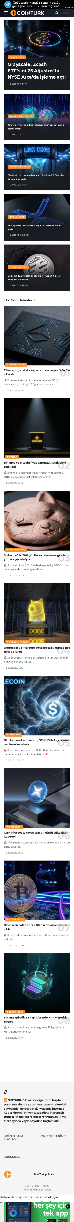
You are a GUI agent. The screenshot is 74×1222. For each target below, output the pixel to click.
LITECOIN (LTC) (18, 267)
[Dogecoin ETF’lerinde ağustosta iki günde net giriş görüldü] (37, 613)
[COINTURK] (27, 13)
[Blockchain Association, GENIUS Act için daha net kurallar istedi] (37, 705)
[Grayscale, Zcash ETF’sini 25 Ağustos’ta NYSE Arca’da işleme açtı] (37, 38)
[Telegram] (68, 1174)
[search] (57, 13)
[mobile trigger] (7, 13)
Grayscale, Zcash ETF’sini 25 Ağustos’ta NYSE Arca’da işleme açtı (37, 71)
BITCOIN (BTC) (15, 919)
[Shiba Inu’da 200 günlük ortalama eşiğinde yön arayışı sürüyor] (37, 521)
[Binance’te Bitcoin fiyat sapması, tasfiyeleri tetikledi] (37, 428)
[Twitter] (63, 1174)
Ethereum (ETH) (16, 364)
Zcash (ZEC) (16, 57)
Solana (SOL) (15, 1012)
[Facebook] (58, 1174)
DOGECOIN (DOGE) (17, 642)
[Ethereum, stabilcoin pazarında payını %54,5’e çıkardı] (37, 335)
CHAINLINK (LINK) (19, 166)
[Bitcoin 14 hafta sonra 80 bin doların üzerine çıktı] (37, 890)
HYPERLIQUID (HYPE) (20, 116)
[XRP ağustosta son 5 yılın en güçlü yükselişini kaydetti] (37, 798)
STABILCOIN (13, 734)
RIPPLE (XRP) (16, 217)
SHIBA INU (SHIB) (16, 549)
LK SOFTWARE (43, 1189)
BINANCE (12, 457)
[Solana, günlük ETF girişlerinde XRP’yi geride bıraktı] (37, 983)
